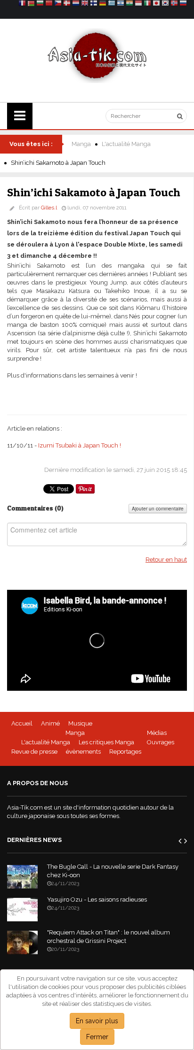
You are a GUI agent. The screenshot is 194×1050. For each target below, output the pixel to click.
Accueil (21, 723)
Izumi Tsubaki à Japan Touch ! (79, 445)
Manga (81, 143)
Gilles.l (49, 208)
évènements (83, 751)
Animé (50, 723)
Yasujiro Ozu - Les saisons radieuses (97, 899)
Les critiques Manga (106, 742)
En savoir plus (97, 1021)
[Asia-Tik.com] (97, 55)
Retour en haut (166, 559)
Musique (80, 723)
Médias (157, 732)
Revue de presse (34, 751)
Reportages (125, 751)
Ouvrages (160, 742)
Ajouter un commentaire (158, 508)
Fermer (97, 1037)
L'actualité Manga (126, 143)
